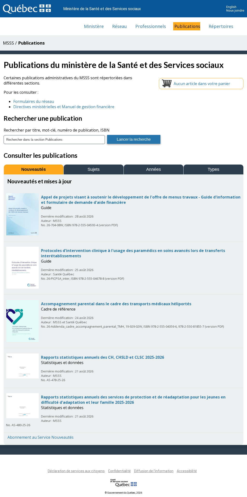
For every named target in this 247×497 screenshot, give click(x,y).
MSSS (8, 43)
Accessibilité (187, 471)
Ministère (94, 26)
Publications (187, 26)
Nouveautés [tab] (33, 169)
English (231, 7)
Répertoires (221, 26)
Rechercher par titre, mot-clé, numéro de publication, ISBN (57, 130)
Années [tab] (153, 169)
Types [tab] (213, 169)
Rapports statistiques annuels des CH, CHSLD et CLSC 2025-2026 (102, 357)
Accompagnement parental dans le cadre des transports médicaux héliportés (116, 303)
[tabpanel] (123, 309)
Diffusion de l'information (153, 471)
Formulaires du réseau (33, 101)
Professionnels (150, 26)
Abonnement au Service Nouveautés (40, 437)
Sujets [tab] (94, 169)
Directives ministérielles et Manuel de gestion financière (63, 106)
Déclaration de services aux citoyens (76, 471)
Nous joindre (235, 10)
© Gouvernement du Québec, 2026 (123, 492)
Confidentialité (119, 471)
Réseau (119, 26)
